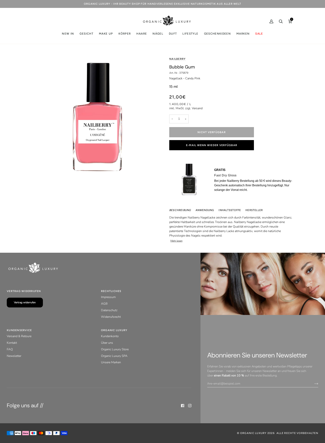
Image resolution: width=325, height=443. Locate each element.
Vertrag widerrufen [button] (24, 291)
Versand (197, 108)
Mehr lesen (176, 241)
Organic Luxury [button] (114, 330)
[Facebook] (182, 405)
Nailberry (177, 59)
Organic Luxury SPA (114, 356)
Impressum (108, 297)
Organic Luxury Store (115, 349)
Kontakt (12, 343)
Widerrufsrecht (111, 317)
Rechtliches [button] (111, 291)
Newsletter (14, 356)
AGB (104, 304)
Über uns (107, 343)
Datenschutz (109, 310)
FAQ (10, 349)
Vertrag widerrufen (25, 302)
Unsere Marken (111, 362)
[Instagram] (189, 405)
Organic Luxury (253, 433)
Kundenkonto (110, 336)
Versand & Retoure (19, 336)
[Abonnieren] (313, 384)
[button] (86, 34)
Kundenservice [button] (19, 330)
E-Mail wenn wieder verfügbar (211, 145)
